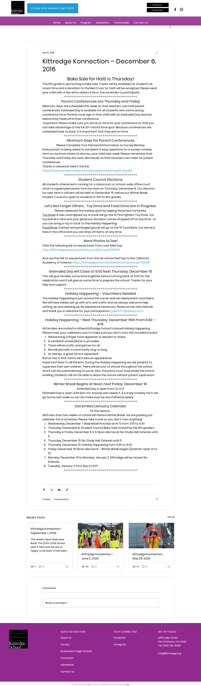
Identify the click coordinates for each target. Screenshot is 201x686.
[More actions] (157, 52)
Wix (127, 684)
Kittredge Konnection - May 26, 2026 (148, 556)
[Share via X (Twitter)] (51, 489)
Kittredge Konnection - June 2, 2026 (97, 556)
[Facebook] (175, 9)
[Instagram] (181, 9)
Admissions (67, 665)
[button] (70, 22)
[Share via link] (66, 489)
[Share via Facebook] (43, 489)
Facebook (119, 638)
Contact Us (67, 671)
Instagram (120, 644)
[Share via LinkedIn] (59, 489)
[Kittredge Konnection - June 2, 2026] (100, 535)
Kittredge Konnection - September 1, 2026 (46, 531)
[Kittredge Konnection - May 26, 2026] (151, 535)
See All (170, 516)
